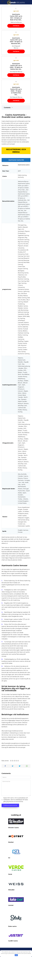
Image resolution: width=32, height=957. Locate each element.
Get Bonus (16, 25)
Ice (9, 857)
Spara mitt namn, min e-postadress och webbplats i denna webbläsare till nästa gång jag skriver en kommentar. (15, 799)
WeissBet (11, 890)
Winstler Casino (13, 827)
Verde (10, 874)
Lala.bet (10, 905)
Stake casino (12, 926)
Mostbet (11, 842)
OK (16, 955)
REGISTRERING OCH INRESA (16, 150)
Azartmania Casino (24, 164)
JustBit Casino (13, 941)
